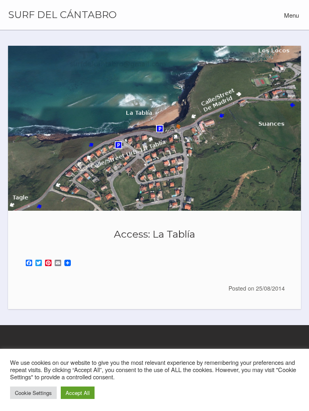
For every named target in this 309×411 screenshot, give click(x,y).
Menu (290, 15)
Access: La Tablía (154, 234)
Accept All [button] (78, 393)
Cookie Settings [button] (33, 393)
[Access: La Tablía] (154, 128)
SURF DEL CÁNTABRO (62, 15)
